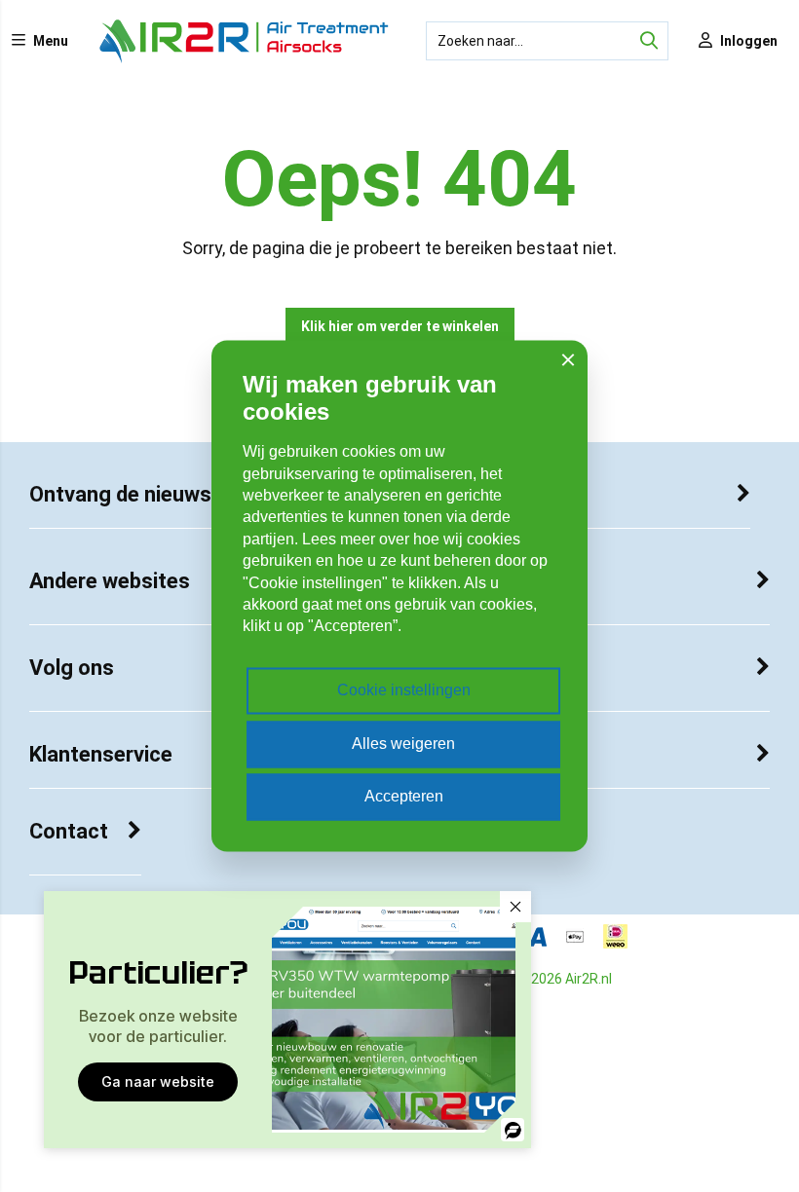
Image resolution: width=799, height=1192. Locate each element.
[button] (515, 906)
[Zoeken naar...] (648, 40)
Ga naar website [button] (157, 1081)
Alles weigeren (403, 743)
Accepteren (403, 797)
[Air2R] (244, 59)
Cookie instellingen (404, 691)
